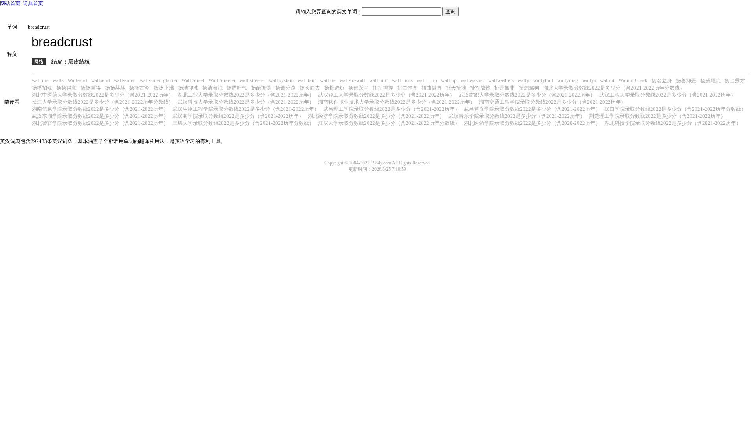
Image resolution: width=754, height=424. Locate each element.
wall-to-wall (352, 80)
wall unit (378, 80)
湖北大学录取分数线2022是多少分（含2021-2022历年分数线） (614, 88)
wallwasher (472, 80)
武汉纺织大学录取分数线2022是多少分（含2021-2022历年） (527, 95)
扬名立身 (662, 81)
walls (58, 80)
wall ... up (427, 80)
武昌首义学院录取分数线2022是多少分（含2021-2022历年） (532, 109)
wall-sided (125, 80)
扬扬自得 (91, 88)
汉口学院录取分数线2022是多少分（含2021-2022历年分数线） (675, 109)
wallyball (543, 80)
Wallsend (77, 80)
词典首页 (33, 3)
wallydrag (567, 80)
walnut (607, 80)
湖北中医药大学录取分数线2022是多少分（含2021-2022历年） (103, 95)
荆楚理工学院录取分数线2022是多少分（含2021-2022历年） (657, 116)
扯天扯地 (456, 88)
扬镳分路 (285, 88)
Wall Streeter (222, 80)
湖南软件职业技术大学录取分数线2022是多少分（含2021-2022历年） (396, 102)
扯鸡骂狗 (529, 88)
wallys (589, 80)
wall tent (307, 80)
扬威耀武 (710, 81)
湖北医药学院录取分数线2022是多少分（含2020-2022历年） (532, 123)
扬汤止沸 (164, 88)
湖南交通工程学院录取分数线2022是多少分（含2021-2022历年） (552, 102)
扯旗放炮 (480, 88)
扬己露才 (735, 81)
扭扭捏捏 (383, 88)
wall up (449, 80)
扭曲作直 (407, 88)
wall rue (40, 80)
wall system (281, 80)
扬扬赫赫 (115, 88)
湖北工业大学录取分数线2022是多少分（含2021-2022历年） (246, 95)
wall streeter (252, 80)
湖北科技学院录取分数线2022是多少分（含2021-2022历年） (672, 123)
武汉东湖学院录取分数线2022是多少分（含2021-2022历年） (100, 116)
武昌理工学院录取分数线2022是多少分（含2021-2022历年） (391, 109)
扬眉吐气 (237, 88)
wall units (402, 80)
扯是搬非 (504, 88)
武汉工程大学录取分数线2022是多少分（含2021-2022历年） (667, 95)
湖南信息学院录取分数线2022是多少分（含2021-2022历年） (100, 109)
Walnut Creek (633, 80)
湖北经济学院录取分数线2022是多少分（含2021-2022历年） (376, 116)
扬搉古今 (139, 88)
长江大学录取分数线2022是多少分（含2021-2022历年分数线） (103, 102)
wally (523, 80)
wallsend (100, 80)
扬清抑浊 (188, 88)
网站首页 (10, 3)
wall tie (328, 80)
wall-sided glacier (159, 80)
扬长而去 (310, 88)
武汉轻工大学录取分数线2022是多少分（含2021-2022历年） (386, 95)
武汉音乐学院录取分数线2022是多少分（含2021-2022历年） (516, 116)
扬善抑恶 (686, 81)
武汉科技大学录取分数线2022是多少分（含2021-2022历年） (246, 102)
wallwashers (501, 80)
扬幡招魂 (42, 88)
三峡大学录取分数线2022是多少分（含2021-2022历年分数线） (243, 123)
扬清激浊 (212, 88)
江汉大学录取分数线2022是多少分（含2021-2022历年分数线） (389, 123)
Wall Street (193, 80)
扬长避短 (334, 88)
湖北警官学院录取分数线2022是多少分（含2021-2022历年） (100, 123)
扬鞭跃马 (358, 88)
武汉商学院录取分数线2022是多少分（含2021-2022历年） (238, 116)
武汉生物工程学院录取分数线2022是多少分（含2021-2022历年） (245, 109)
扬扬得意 (66, 88)
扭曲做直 (431, 88)
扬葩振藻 (261, 88)
